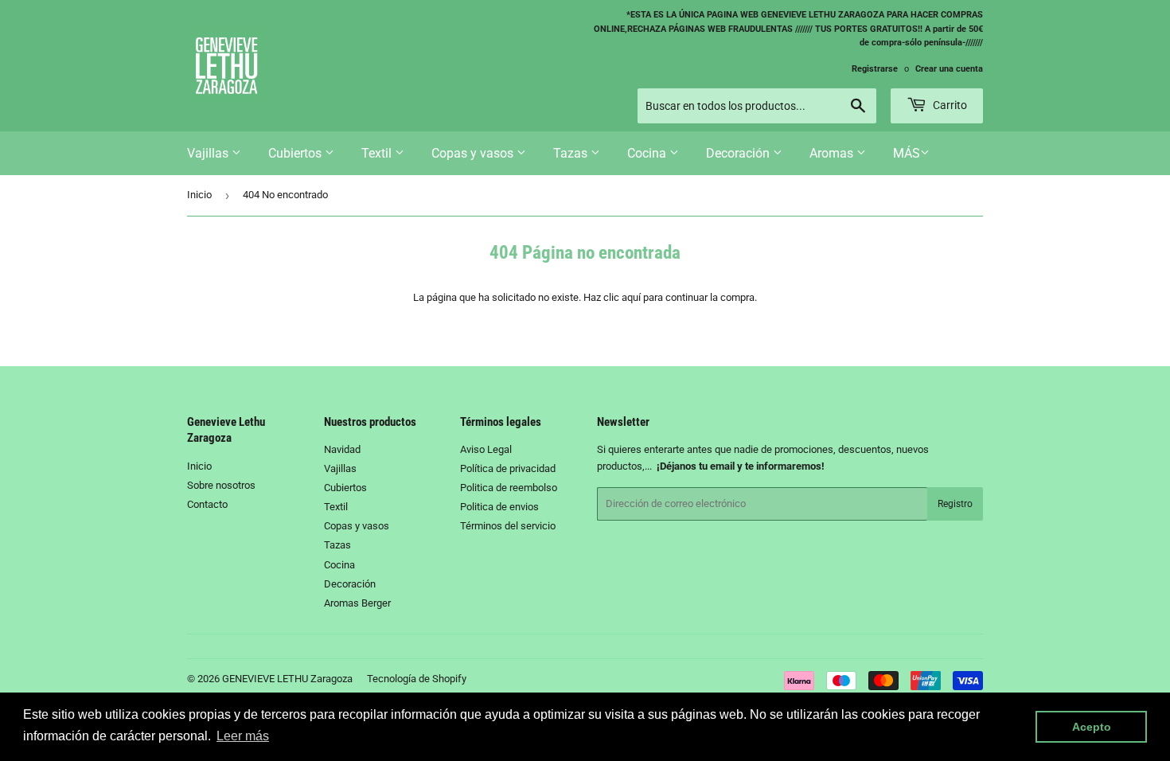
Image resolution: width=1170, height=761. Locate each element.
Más (906, 153)
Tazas (572, 153)
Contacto (207, 504)
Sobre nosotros (221, 485)
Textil (378, 153)
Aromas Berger (357, 603)
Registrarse (875, 69)
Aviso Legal (486, 449)
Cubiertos (296, 153)
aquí (631, 297)
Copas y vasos (474, 153)
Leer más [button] (242, 736)
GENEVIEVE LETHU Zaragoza (287, 679)
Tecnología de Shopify (416, 679)
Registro (955, 503)
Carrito (948, 105)
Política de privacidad (508, 468)
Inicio (199, 195)
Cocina (648, 153)
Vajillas (209, 153)
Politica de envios (499, 507)
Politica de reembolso (508, 488)
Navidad (342, 449)
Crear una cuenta (949, 69)
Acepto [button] (1091, 726)
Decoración (739, 153)
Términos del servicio (508, 526)
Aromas (832, 153)
